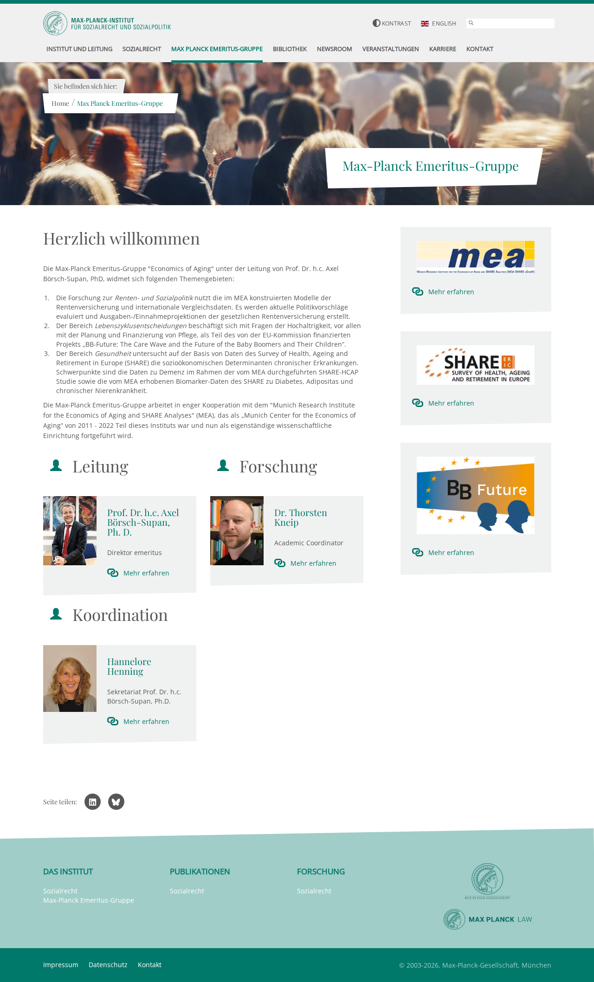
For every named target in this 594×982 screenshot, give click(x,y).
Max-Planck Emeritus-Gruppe (88, 900)
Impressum (60, 964)
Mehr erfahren (146, 573)
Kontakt (149, 964)
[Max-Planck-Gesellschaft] (487, 881)
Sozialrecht (60, 890)
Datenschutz (108, 964)
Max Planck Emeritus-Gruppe (120, 103)
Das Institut (68, 871)
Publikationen (200, 871)
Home (60, 103)
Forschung (321, 871)
